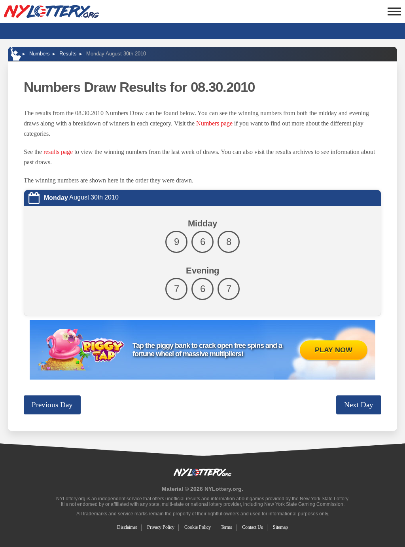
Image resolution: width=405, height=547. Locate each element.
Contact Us (252, 527)
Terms (226, 527)
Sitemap (280, 527)
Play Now (333, 350)
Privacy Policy (160, 527)
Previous (52, 405)
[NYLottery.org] (51, 11)
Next (358, 405)
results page (58, 151)
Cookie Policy (197, 527)
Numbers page (214, 123)
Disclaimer (127, 527)
